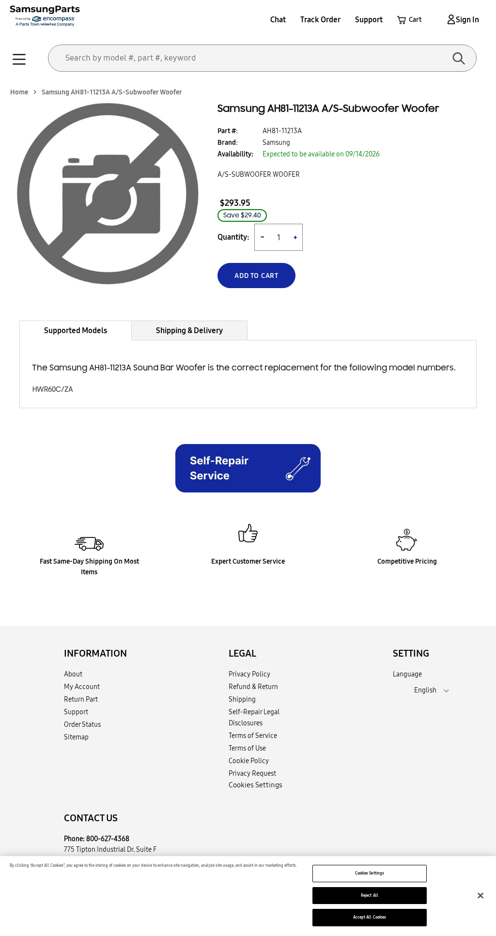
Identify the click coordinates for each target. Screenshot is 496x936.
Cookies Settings (369, 873)
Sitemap (76, 737)
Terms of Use (247, 748)
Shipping (242, 699)
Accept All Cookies (369, 917)
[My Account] (449, 19)
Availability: (235, 154)
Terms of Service (253, 735)
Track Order (320, 19)
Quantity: (233, 237)
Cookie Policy (249, 761)
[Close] (480, 895)
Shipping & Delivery (189, 330)
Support (369, 19)
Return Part (81, 699)
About (73, 674)
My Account (82, 686)
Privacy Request (252, 773)
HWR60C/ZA (52, 389)
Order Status (82, 724)
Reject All (369, 895)
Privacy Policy (249, 674)
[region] (248, 896)
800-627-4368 (107, 839)
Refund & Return (253, 686)
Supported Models (75, 330)
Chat (278, 19)
